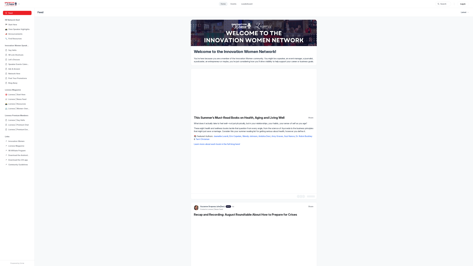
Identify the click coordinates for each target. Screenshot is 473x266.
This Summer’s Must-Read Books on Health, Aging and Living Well (239, 117)
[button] (17, 24)
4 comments (309, 196)
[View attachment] (254, 169)
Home (223, 4)
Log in (462, 4)
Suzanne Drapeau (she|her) (212, 206)
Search (443, 4)
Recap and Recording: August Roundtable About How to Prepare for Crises (245, 214)
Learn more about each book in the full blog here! (217, 144)
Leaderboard (246, 4)
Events (233, 4)
